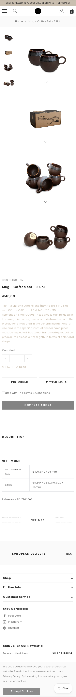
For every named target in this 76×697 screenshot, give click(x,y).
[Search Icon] (15, 11)
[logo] (38, 11)
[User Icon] (62, 11)
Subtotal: (8, 367)
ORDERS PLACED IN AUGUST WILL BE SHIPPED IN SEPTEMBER (38, 3)
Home (19, 21)
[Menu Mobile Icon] (4, 11)
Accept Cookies (22, 691)
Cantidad (8, 350)
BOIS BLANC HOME (13, 280)
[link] (8, 37)
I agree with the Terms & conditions (26, 393)
